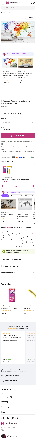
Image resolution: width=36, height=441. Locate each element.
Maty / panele (29, 195)
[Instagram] (8, 418)
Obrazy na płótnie (16, 195)
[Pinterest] (17, 418)
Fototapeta (30, 234)
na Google (25, 328)
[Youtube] (13, 418)
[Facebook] (3, 418)
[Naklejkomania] (18, 423)
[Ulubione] (28, 3)
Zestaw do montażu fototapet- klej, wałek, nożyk (16, 179)
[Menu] (3, 3)
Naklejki (5, 195)
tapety (9, 228)
